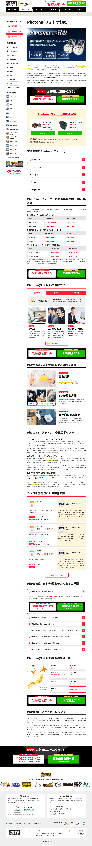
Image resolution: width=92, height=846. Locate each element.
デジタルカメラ (13, 47)
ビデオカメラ (13, 55)
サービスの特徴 (63, 373)
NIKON (11, 71)
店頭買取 (14, 31)
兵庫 (60, 684)
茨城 (55, 677)
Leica (11, 75)
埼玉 (52, 677)
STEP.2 (51, 326)
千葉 (63, 675)
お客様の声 (53, 9)
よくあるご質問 (66, 9)
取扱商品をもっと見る (13, 87)
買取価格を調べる (43, 133)
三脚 (11, 83)
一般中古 (46, 124)
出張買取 (14, 26)
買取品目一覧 (25, 9)
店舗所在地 (18, 823)
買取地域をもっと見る (13, 157)
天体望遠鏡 (12, 79)
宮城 (71, 668)
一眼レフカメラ (13, 51)
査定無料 (41, 91)
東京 (52, 675)
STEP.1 (31, 326)
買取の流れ (39, 9)
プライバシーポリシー (39, 823)
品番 (32, 519)
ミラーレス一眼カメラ (15, 63)
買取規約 (27, 823)
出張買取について (57, 343)
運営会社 (79, 9)
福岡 (52, 690)
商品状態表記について (39, 138)
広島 (71, 684)
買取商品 (32, 517)
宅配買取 (14, 37)
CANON (11, 67)
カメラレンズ (13, 59)
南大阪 (56, 684)
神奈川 (59, 675)
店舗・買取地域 (12, 9)
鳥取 (74, 684)
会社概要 (10, 823)
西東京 (55, 675)
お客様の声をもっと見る (57, 575)
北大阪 (52, 684)
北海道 (52, 668)
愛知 (71, 675)
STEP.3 (70, 326)
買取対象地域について (75, 689)
